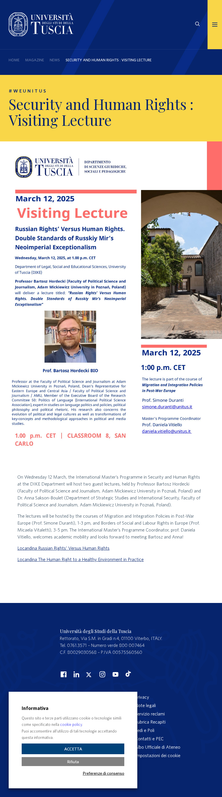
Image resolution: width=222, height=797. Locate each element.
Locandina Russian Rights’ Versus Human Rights (63, 548)
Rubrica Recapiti (150, 721)
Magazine (34, 60)
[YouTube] (115, 674)
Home (14, 60)
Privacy (142, 697)
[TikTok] (128, 675)
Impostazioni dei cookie (157, 755)
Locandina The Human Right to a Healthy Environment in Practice (80, 559)
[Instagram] (102, 674)
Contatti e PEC (149, 738)
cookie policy (71, 724)
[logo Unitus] (41, 34)
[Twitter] (89, 674)
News (55, 60)
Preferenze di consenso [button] (103, 773)
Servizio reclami (150, 713)
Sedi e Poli (144, 730)
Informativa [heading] (35, 708)
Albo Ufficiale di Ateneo (157, 747)
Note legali (145, 705)
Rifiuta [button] (73, 761)
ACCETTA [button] (73, 748)
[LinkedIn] (76, 674)
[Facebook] (63, 674)
